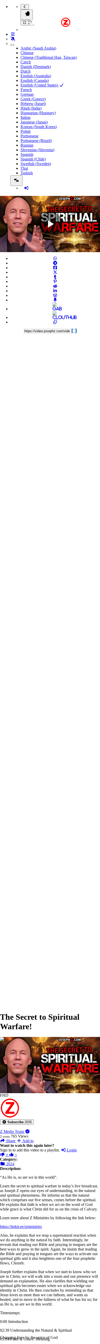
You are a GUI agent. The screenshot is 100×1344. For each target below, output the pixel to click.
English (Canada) (35, 80)
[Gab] (55, 309)
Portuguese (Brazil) (36, 140)
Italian (26, 117)
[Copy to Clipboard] (55, 322)
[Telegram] (55, 263)
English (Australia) (36, 76)
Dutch (26, 71)
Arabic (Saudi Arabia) (38, 48)
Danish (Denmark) (36, 66)
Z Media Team (12, 1131)
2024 (9, 1164)
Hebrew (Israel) (33, 103)
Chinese (27, 53)
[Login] (26, 188)
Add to (28, 1141)
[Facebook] (55, 267)
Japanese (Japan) (34, 122)
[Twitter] (55, 272)
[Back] (25, 6)
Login (71, 1150)
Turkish (27, 173)
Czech (26, 62)
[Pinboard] (55, 300)
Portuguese (29, 136)
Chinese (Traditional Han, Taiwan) (49, 57)
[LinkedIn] (55, 291)
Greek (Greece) (33, 99)
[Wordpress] (55, 295)
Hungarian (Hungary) (38, 113)
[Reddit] (55, 286)
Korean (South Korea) (39, 127)
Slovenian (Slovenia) (37, 150)
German (27, 94)
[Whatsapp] (55, 258)
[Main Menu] (27, 14)
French (26, 90)
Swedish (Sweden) (36, 163)
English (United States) (40, 85)
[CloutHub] (55, 317)
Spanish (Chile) (33, 159)
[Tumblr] (55, 277)
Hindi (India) (31, 108)
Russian (27, 145)
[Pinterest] (55, 281)
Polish (26, 131)
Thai (24, 168)
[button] (17, 1122)
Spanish (27, 154)
